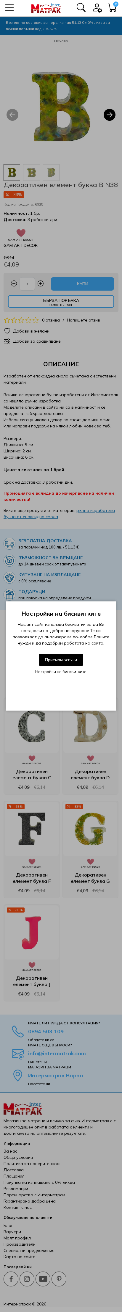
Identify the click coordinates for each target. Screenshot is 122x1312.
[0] (112, 9)
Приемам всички (61, 659)
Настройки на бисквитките (60, 671)
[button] (9, 8)
